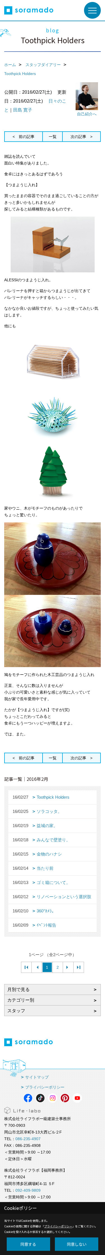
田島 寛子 (22, 110)
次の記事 (78, 136)
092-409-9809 (28, 1190)
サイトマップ (37, 1077)
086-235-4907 (28, 1139)
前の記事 (26, 136)
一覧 (53, 136)
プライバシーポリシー (44, 1087)
